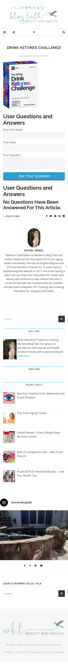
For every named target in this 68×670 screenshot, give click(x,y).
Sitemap (61, 652)
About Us (10, 652)
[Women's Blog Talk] (34, 13)
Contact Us (21, 652)
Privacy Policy (48, 652)
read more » (24, 355)
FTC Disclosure (34, 652)
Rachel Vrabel (13, 216)
